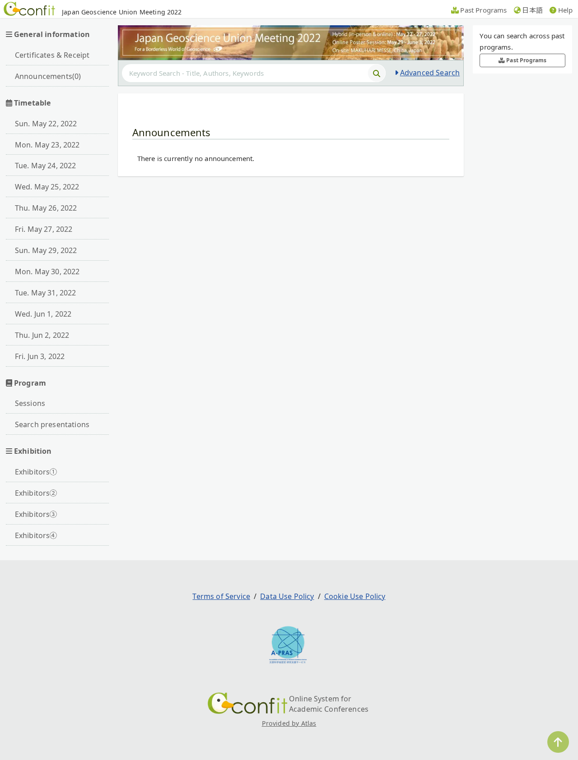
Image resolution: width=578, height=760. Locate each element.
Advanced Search (430, 73)
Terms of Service (221, 596)
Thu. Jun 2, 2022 (42, 335)
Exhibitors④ (36, 535)
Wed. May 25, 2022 (47, 187)
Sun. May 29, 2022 (46, 250)
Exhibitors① (36, 472)
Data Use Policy (287, 596)
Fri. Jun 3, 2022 (40, 356)
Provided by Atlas (289, 723)
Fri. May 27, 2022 (44, 229)
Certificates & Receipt (52, 55)
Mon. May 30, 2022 (47, 271)
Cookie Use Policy (355, 596)
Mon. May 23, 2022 (47, 145)
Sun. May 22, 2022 (46, 124)
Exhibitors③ (36, 514)
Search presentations (52, 424)
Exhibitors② (36, 493)
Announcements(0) (48, 76)
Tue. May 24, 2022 (45, 165)
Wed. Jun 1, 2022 (43, 314)
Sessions (30, 403)
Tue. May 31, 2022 (45, 293)
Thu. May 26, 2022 (46, 208)
